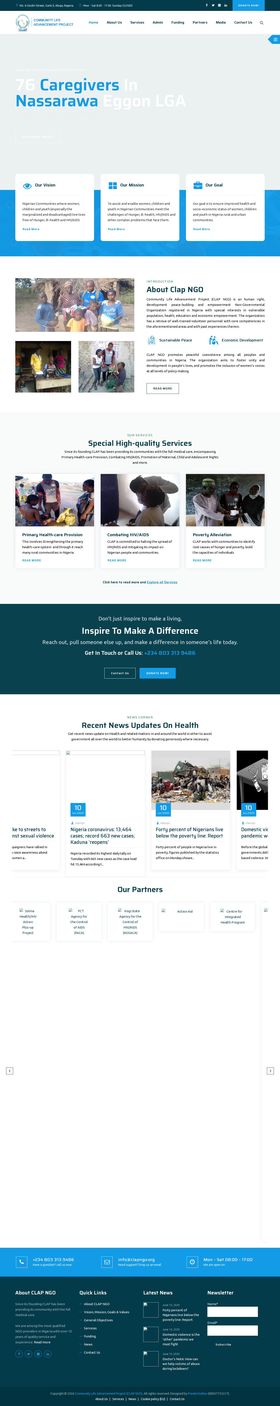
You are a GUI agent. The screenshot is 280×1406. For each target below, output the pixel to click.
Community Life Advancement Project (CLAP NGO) (108, 1393)
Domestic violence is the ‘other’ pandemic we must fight (139, 833)
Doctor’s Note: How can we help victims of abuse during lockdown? (225, 836)
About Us (114, 22)
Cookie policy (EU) (153, 1399)
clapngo (29, 823)
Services (137, 22)
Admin (158, 22)
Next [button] (270, 1070)
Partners (200, 22)
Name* (212, 1304)
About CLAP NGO (35, 1293)
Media (221, 22)
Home (93, 22)
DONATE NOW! (248, 5)
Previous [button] (9, 1070)
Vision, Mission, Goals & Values (106, 1312)
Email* (212, 1323)
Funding (178, 22)
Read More (31, 229)
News (88, 1344)
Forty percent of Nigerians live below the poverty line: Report (53, 833)
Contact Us (243, 22)
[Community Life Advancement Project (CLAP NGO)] (44, 22)
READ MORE (162, 388)
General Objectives (98, 1320)
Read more (42, 1342)
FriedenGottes (197, 1393)
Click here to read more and (140, 582)
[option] (54, 811)
